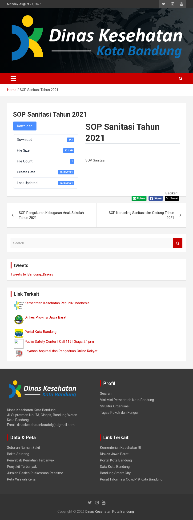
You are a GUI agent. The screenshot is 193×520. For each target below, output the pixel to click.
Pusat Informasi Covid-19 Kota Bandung (131, 479)
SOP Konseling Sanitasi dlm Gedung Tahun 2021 (141, 215)
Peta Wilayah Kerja (21, 479)
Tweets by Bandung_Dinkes (32, 274)
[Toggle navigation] (13, 78)
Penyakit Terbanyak (22, 467)
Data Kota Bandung (115, 467)
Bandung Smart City (115, 473)
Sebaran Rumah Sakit (23, 447)
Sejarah (106, 393)
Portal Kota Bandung (116, 460)
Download (24, 126)
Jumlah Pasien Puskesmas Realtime (35, 473)
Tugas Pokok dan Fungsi (119, 412)
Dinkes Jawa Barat (114, 454)
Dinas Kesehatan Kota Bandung (109, 511)
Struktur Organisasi (114, 406)
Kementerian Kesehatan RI (120, 447)
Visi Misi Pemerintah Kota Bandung (127, 400)
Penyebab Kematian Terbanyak (30, 460)
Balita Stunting (18, 454)
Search (177, 243)
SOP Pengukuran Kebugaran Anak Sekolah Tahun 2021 (51, 215)
